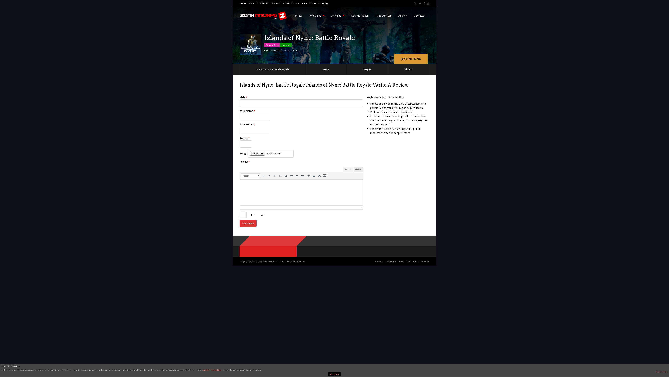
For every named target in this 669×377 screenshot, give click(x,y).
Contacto (419, 15)
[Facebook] (424, 3)
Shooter (296, 3)
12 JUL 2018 (290, 50)
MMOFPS (253, 3)
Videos (408, 69)
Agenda (402, 15)
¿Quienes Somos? (395, 261)
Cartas (243, 3)
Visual (347, 169)
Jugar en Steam (411, 59)
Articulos (336, 15)
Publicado (286, 45)
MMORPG (264, 3)
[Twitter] (420, 3)
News (326, 69)
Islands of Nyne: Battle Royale (273, 69)
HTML (358, 169)
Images (367, 69)
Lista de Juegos (359, 15)
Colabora (412, 261)
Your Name (247, 111)
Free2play (323, 3)
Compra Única (272, 45)
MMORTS (276, 3)
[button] (250, 175)
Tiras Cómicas (383, 15)
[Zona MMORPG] (263, 19)
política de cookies (212, 370)
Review (245, 161)
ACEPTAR (334, 374)
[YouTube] (428, 3)
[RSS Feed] (415, 3)
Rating (245, 138)
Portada (298, 15)
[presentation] (250, 176)
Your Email (247, 124)
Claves (312, 3)
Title (243, 97)
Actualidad (315, 15)
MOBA (286, 3)
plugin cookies (661, 372)
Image (243, 153)
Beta (304, 3)
